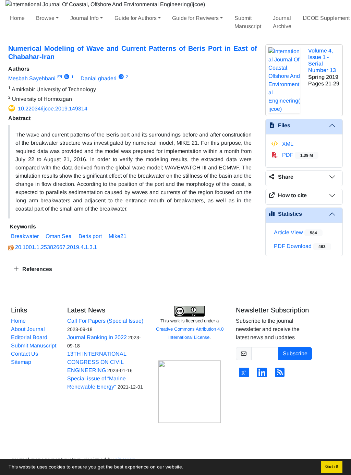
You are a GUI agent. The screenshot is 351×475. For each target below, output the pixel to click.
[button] (186, 468)
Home (17, 18)
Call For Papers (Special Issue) (105, 321)
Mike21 (117, 236)
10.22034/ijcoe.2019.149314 (52, 108)
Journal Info (84, 18)
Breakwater (25, 236)
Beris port (90, 236)
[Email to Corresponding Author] (59, 76)
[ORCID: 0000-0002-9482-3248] (66, 76)
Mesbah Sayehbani (32, 78)
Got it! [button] (331, 466)
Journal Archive (282, 22)
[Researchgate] (244, 375)
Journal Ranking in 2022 (97, 337)
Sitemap (21, 362)
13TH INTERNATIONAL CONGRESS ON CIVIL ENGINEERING (96, 362)
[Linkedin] (262, 375)
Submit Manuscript (247, 22)
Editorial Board (29, 337)
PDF (297, 155)
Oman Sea (59, 236)
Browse (45, 18)
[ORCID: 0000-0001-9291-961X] (121, 76)
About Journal (28, 329)
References (36, 269)
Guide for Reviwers (195, 18)
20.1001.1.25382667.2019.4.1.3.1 (56, 247)
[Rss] (279, 375)
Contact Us (24, 354)
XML (287, 144)
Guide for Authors (135, 18)
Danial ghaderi (99, 78)
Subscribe (295, 353)
